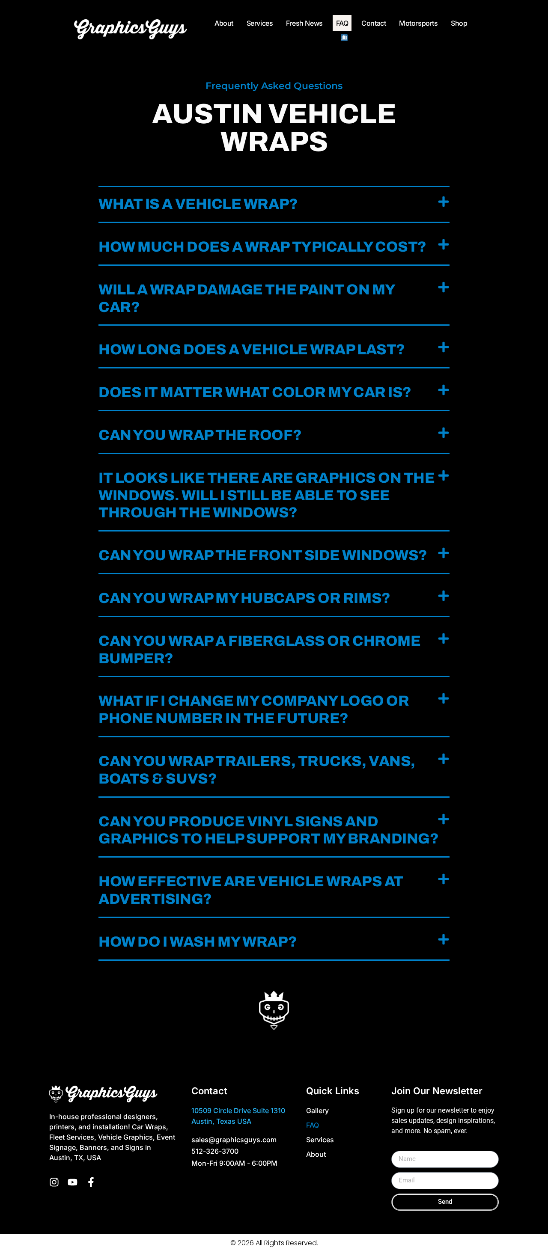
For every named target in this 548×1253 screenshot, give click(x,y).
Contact (373, 23)
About (223, 23)
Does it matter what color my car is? (254, 392)
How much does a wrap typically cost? (262, 247)
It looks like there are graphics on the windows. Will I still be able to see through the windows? (266, 495)
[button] (274, 205)
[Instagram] (54, 1182)
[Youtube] (72, 1182)
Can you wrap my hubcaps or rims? (244, 598)
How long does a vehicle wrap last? (251, 349)
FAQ (342, 23)
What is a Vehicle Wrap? (198, 204)
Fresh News (304, 23)
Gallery (317, 1110)
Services (260, 23)
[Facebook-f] (91, 1182)
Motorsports (418, 23)
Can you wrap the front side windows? (262, 555)
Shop (459, 23)
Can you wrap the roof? (199, 435)
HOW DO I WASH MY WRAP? (197, 942)
